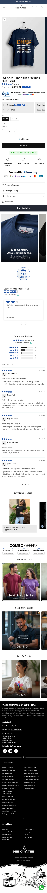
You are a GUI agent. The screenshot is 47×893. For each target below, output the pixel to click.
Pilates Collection (7, 802)
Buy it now (23, 145)
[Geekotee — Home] (23, 849)
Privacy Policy (6, 834)
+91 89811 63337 (16, 729)
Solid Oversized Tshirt (31, 773)
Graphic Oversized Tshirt (31, 779)
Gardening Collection (8, 799)
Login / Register (7, 837)
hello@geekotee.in (14, 726)
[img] (24, 291)
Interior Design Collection (10, 782)
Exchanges (28, 832)
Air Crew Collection (8, 779)
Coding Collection (7, 767)
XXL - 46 (15, 119)
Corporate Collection (8, 770)
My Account (28, 837)
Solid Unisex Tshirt (30, 767)
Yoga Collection (7, 793)
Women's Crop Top (30, 782)
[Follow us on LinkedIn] (16, 751)
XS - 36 (5, 119)
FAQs (26, 834)
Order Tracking (29, 829)
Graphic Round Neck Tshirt (32, 776)
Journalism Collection (9, 811)
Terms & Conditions (8, 832)
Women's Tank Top (30, 785)
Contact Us (5, 839)
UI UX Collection (7, 773)
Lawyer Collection (7, 808)
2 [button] (22, 484)
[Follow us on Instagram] (10, 751)
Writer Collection (7, 776)
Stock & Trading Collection (10, 785)
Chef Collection (7, 791)
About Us (5, 829)
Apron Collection (29, 788)
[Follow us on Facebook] (4, 751)
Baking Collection (7, 796)
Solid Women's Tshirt (30, 770)
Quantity (4, 126)
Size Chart (4, 124)
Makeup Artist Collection (9, 814)
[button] (4, 6)
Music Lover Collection (9, 805)
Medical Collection (8, 788)
